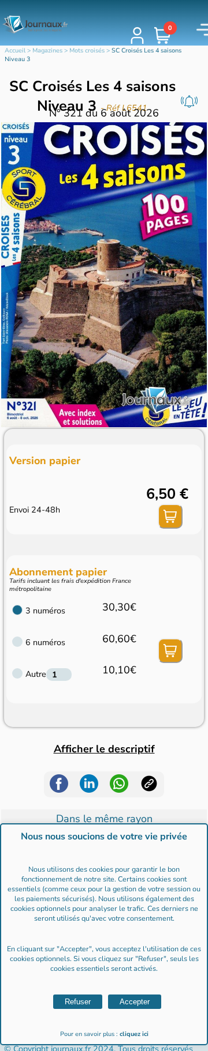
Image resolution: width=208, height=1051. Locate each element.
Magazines (47, 50)
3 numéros (45, 610)
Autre (35, 674)
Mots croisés (87, 50)
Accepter (135, 1001)
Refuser (78, 1001)
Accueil (15, 50)
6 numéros (45, 642)
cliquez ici (134, 1034)
